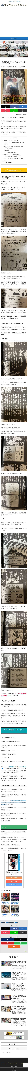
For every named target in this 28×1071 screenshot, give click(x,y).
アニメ (4, 922)
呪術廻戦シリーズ (10, 922)
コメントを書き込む (14, 1048)
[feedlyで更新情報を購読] (20, 943)
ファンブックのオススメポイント (11, 140)
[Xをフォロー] (20, 939)
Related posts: (9, 162)
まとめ (5, 160)
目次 (12, 137)
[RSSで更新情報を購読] (14, 946)
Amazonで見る (14, 877)
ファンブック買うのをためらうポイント (12, 154)
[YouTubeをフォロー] (7, 943)
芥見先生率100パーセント (11, 156)
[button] (22, 110)
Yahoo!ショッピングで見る (14, 884)
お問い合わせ (14, 1066)
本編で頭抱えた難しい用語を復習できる (14, 146)
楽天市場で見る (14, 881)
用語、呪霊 (9, 148)
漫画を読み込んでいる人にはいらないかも (15, 158)
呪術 (8, 150)
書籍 (17, 922)
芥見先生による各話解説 (11, 152)
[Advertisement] (14, 22)
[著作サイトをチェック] (7, 939)
